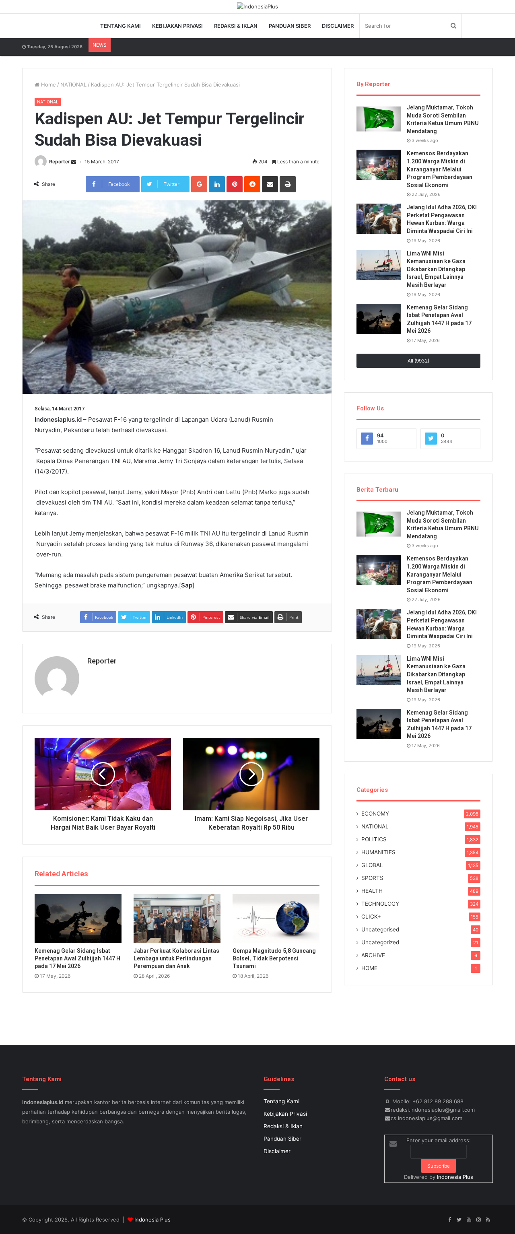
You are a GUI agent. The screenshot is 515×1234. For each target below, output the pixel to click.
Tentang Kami (120, 26)
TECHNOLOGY (380, 903)
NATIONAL (73, 84)
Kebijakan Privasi (177, 26)
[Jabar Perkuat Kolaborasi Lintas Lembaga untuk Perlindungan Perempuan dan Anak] (177, 918)
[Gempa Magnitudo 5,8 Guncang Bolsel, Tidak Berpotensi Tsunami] (276, 918)
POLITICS (374, 839)
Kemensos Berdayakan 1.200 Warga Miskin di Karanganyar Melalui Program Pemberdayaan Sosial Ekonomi (439, 169)
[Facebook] (449, 1220)
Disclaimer (338, 26)
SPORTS (372, 878)
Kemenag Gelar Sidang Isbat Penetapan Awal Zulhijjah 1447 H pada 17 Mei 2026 (77, 958)
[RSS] (488, 1220)
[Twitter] (459, 1220)
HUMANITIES (378, 852)
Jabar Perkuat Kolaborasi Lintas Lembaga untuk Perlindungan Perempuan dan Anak (176, 958)
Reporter (59, 162)
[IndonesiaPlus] (257, 6)
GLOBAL (372, 865)
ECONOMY (375, 813)
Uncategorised (380, 929)
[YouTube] (469, 1220)
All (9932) (418, 361)
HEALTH (372, 891)
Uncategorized (380, 942)
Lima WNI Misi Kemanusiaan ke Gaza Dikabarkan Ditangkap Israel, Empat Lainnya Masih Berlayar (436, 269)
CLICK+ (371, 916)
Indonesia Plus (455, 1177)
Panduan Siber (290, 26)
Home (47, 84)
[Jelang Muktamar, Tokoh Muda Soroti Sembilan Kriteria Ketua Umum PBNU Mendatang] (378, 119)
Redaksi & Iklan (236, 26)
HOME (369, 968)
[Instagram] (478, 1220)
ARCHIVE (373, 955)
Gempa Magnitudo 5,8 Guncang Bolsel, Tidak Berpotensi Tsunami (274, 958)
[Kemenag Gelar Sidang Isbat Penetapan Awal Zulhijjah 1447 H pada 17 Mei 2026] (78, 918)
